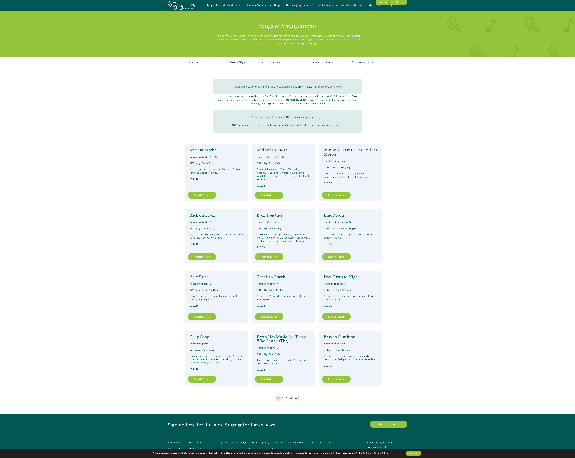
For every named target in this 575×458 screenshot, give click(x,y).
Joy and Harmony (274, 117)
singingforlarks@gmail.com (378, 442)
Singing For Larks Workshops (223, 5)
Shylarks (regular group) (299, 5)
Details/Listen (202, 195)
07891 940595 (373, 447)
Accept (413, 453)
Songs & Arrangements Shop (263, 5)
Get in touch (376, 5)
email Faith (256, 125)
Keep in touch (388, 424)
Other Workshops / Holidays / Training (341, 5)
